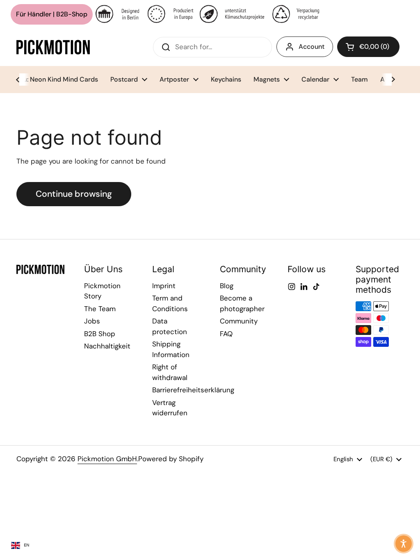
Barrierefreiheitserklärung (193, 389)
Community (239, 321)
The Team (100, 308)
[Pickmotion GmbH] (53, 47)
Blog (226, 285)
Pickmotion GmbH (107, 458)
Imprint (164, 285)
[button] (368, 46)
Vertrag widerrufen (169, 408)
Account (311, 46)
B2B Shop (99, 333)
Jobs (92, 321)
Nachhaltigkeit (107, 346)
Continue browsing (74, 194)
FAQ (226, 333)
